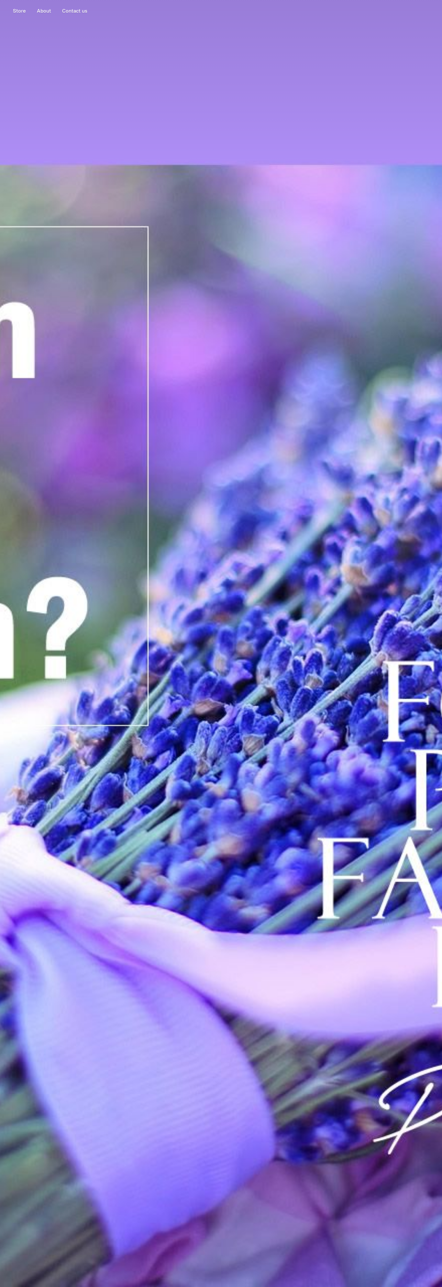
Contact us (74, 11)
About (44, 11)
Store (19, 11)
